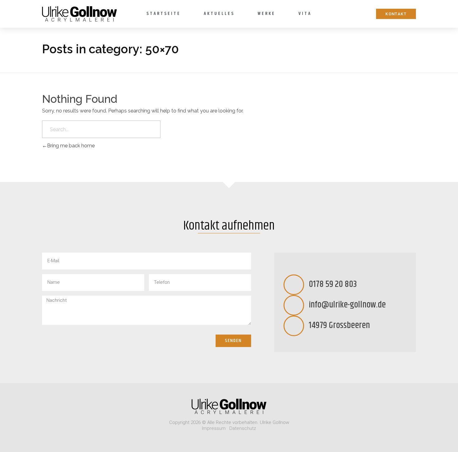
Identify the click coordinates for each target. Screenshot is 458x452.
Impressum (214, 428)
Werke (266, 13)
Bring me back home (71, 146)
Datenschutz (242, 428)
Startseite (163, 13)
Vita (305, 13)
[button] (396, 14)
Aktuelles (219, 13)
